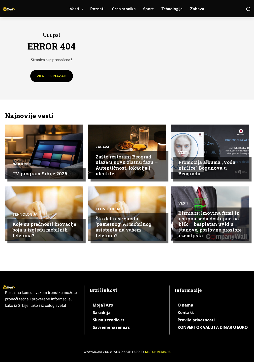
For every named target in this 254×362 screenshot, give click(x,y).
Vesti (183, 152)
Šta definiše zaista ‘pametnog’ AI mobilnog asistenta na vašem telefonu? (123, 226)
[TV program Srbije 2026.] (44, 152)
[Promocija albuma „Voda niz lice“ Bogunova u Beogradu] (210, 152)
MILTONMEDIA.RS (158, 352)
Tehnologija (24, 214)
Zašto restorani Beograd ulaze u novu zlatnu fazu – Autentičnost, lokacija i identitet (126, 165)
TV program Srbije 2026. (40, 173)
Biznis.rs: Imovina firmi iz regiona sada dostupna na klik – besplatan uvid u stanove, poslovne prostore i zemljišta (210, 224)
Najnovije (22, 164)
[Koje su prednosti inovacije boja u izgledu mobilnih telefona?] (44, 213)
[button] (248, 9)
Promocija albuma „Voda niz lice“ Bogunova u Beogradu (206, 168)
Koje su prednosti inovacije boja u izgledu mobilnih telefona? (44, 229)
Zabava (102, 147)
